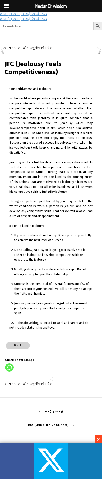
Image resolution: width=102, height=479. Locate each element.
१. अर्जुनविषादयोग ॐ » (34, 14)
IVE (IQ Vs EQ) (54, 411)
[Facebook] (17, 461)
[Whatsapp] (9, 367)
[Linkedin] (85, 461)
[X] (51, 461)
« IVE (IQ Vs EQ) (11, 19)
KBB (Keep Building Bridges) (48, 425)
